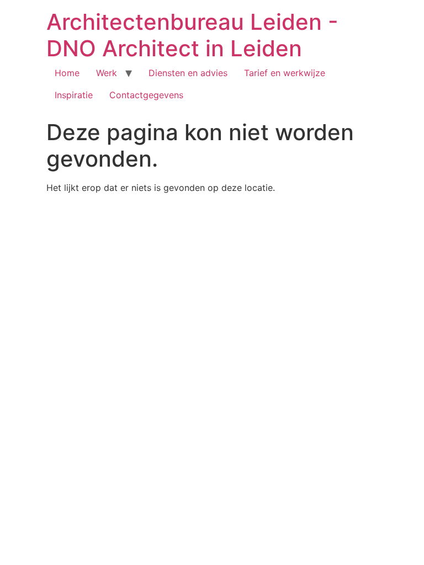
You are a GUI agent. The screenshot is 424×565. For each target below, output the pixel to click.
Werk (106, 72)
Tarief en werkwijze (284, 72)
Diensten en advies (188, 72)
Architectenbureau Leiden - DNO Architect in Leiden (192, 35)
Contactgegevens (146, 94)
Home (67, 72)
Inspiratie (74, 94)
